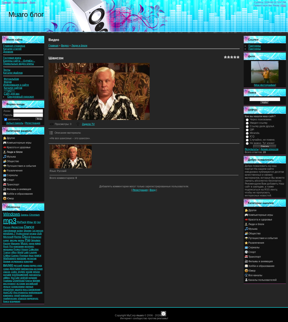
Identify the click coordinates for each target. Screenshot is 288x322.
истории (20, 283)
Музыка (11, 156)
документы (35, 274)
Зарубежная (9, 230)
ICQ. (252, 136)
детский (18, 265)
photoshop (8, 289)
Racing (6, 243)
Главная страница (14, 45)
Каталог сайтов (13, 87)
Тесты (6, 69)
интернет (29, 246)
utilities (6, 277)
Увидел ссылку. (259, 122)
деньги (6, 286)
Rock (6, 246)
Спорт (10, 179)
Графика (7, 280)
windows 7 (9, 233)
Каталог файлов (13, 72)
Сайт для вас (12, 93)
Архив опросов (269, 149)
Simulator (35, 240)
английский (32, 283)
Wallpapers (9, 258)
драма (26, 265)
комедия (28, 261)
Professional (22, 233)
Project (17, 249)
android (24, 277)
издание (32, 277)
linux (31, 255)
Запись (24, 214)
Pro (11, 246)
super (6, 240)
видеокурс (32, 298)
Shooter (28, 230)
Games (15, 255)
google (29, 271)
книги (37, 255)
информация (35, 292)
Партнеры (254, 45)
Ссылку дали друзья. (262, 126)
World (20, 252)
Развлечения (15, 170)
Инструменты (20, 292)
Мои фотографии (264, 85)
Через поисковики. (261, 119)
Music (24, 243)
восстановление (31, 289)
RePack (21, 222)
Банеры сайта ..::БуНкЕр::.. (19, 60)
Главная (6, 2)
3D (35, 222)
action (20, 230)
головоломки (18, 286)
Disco (26, 236)
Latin (26, 252)
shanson (22, 298)
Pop (27, 240)
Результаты (252, 149)
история (38, 269)
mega (31, 243)
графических (10, 298)
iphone (36, 271)
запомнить (14, 119)
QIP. (252, 129)
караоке (21, 258)
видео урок (36, 265)
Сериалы (12, 175)
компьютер (26, 295)
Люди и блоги (15, 152)
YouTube (15, 277)
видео (8, 265)
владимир (15, 301)
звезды (13, 240)
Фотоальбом (11, 78)
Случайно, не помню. (262, 139)
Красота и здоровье (19, 147)
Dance (29, 227)
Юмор (10, 198)
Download (19, 280)
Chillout (7, 255)
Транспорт (13, 184)
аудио (21, 271)
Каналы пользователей (262, 280)
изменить (8, 295)
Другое (11, 138)
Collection (34, 249)
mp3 (9, 220)
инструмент (9, 283)
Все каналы (255, 275)
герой (17, 295)
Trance (7, 252)
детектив (31, 258)
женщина (8, 249)
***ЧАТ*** (9, 90)
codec (14, 271)
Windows (11, 214)
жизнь (21, 240)
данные (29, 286)
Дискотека (17, 227)
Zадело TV (88, 124)
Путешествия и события (21, 165)
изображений (20, 274)
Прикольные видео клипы (18, 63)
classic (6, 271)
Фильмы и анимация (19, 189)
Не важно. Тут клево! (262, 143)
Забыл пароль (14, 123)
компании (18, 246)
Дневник (8, 51)
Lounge (33, 252)
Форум (8, 81)
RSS (283, 5)
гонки (6, 269)
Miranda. (255, 133)
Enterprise (36, 237)
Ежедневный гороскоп (20, 96)
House (24, 249)
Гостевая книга (12, 57)
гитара (32, 233)
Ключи (28, 280)
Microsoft (8, 236)
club (39, 233)
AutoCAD (8, 292)
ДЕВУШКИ (14, 269)
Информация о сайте (16, 84)
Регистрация (20, 2)
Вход (32, 2)
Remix (18, 236)
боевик (7, 261)
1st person (37, 230)
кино (38, 243)
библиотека (27, 269)
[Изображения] (71, 156)
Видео (65, 45)
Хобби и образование (20, 193)
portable (7, 274)
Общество (13, 161)
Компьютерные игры (19, 142)
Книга (6, 301)
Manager (15, 243)
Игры (30, 222)
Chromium (34, 214)
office (14, 252)
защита (18, 289)
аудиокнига (17, 261)
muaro (140, 315)
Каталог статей (12, 48)
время (36, 280)
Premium (23, 255)
